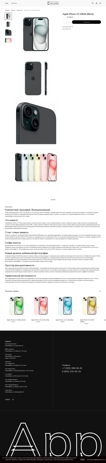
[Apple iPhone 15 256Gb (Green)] (16, 305)
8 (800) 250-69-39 (71, 371)
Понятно (82, 459)
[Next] (97, 307)
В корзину (86, 22)
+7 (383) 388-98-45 (72, 368)
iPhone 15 (19, 10)
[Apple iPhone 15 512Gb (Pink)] (40, 305)
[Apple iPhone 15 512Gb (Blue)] (65, 305)
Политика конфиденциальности (96, 459)
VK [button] (13, 399)
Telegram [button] (7, 399)
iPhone (13, 10)
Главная (7, 10)
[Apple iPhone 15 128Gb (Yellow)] (89, 305)
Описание (53, 199)
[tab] (53, 199)
